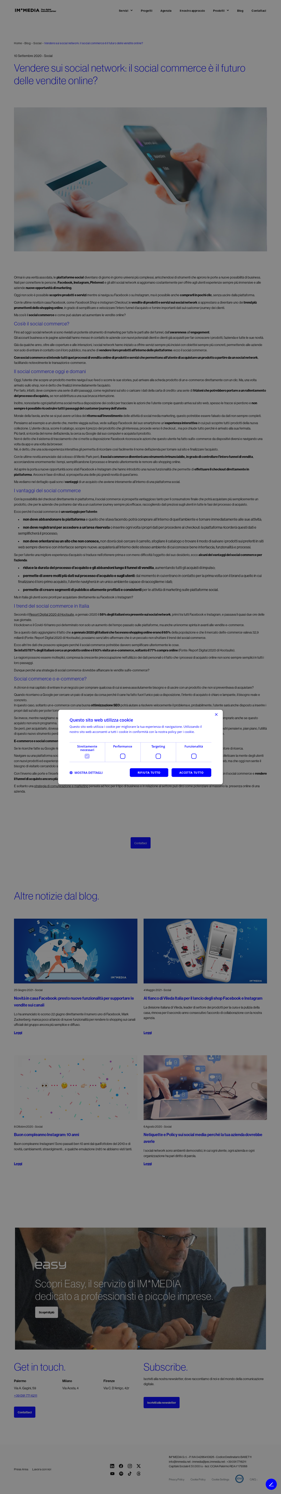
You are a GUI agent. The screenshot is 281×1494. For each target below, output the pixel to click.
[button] (86, 772)
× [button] (216, 714)
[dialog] (140, 747)
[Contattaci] (271, 1484)
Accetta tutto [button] (191, 772)
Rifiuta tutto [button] (149, 772)
